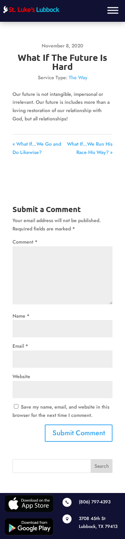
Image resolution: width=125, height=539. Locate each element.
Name (21, 315)
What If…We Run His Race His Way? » (89, 148)
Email (20, 345)
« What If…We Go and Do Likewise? (36, 148)
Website (21, 376)
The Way (78, 77)
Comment (25, 241)
